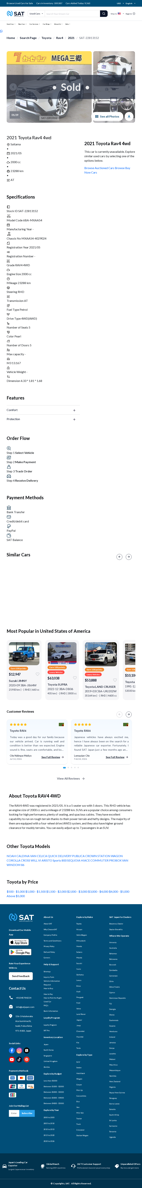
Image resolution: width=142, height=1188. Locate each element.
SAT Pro (47, 1030)
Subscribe (27, 1113)
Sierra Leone (114, 1104)
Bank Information (51, 1011)
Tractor (79, 1118)
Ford (78, 1003)
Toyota (46, 37)
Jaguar (79, 1020)
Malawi (112, 1059)
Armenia (112, 942)
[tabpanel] (37, 742)
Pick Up (79, 1090)
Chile (111, 981)
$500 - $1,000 (16, 891)
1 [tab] (65, 769)
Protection (13, 419)
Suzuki (79, 963)
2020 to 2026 (49, 1141)
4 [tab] (77, 769)
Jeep (78, 1025)
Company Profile (50, 935)
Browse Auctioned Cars (99, 168)
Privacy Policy (49, 946)
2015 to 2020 (49, 1135)
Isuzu (78, 969)
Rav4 (59, 37)
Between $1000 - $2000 (54, 1086)
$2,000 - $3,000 (77, 891)
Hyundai (79, 1037)
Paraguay (113, 1098)
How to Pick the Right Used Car (53, 1000)
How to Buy (48, 988)
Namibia (112, 1076)
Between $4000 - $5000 (54, 1103)
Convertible (81, 1096)
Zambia (47, 1067)
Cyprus (112, 992)
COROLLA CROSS (19, 860)
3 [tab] (73, 769)
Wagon (79, 1079)
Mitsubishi (81, 941)
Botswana (113, 959)
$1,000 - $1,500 (35, 891)
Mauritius (113, 1065)
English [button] (129, 3)
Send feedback (21, 976)
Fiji (110, 1003)
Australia (113, 948)
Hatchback (80, 1073)
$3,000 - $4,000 (98, 891)
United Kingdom (51, 1061)
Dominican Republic (117, 998)
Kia (77, 1042)
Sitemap (47, 971)
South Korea (49, 1050)
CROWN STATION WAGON (104, 856)
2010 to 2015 (49, 1129)
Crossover (80, 1130)
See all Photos (109, 116)
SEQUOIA (74, 860)
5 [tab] (80, 769)
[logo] (21, 920)
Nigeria (112, 1087)
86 (22, 865)
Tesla (78, 1048)
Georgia (112, 1009)
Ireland (112, 1037)
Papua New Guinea (117, 1092)
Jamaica (112, 1042)
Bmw (78, 986)
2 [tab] (70, 769)
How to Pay (48, 994)
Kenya (112, 1048)
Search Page (28, 37)
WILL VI (36, 860)
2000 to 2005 (49, 1117)
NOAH (11, 856)
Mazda (79, 957)
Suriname (113, 1126)
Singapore (48, 1056)
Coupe (79, 1084)
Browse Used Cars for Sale (20, 3)
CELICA (42, 856)
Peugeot (79, 997)
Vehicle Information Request (52, 983)
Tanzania (112, 1131)
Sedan (79, 1067)
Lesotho (112, 1053)
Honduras (113, 1031)
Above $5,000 (16, 896)
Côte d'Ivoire (114, 987)
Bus (78, 1101)
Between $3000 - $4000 (54, 1098)
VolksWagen (81, 935)
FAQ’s (46, 1005)
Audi (78, 991)
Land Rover (81, 1014)
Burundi (112, 964)
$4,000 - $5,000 (119, 891)
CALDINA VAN (26, 856)
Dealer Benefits (116, 929)
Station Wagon (82, 1135)
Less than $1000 (51, 1081)
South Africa (114, 1115)
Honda (79, 946)
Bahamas (113, 953)
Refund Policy (49, 952)
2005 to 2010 (49, 1123)
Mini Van (80, 1113)
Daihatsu (80, 975)
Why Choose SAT (50, 929)
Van (78, 1107)
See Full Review (50, 757)
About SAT (48, 924)
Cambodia (113, 970)
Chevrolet (80, 1031)
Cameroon (113, 976)
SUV (78, 1062)
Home (11, 37)
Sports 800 (60, 860)
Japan (46, 1044)
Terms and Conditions (52, 941)
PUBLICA (78, 856)
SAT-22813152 (89, 37)
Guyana (112, 1026)
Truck (78, 1124)
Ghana (112, 1015)
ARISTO (47, 860)
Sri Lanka (113, 1120)
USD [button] (119, 3)
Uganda (112, 1137)
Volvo (78, 1008)
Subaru (79, 952)
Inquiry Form (49, 977)
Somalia (112, 1109)
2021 (71, 37)
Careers (47, 957)
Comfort (12, 410)
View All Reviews (68, 778)
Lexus (78, 980)
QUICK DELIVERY (60, 856)
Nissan (79, 929)
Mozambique (114, 1070)
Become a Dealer (116, 924)
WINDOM (14, 865)
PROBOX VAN (118, 860)
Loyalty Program (50, 1025)
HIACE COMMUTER (95, 860)
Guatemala (113, 1020)
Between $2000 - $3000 (54, 1092)
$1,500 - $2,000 (56, 891)
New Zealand (114, 1081)
